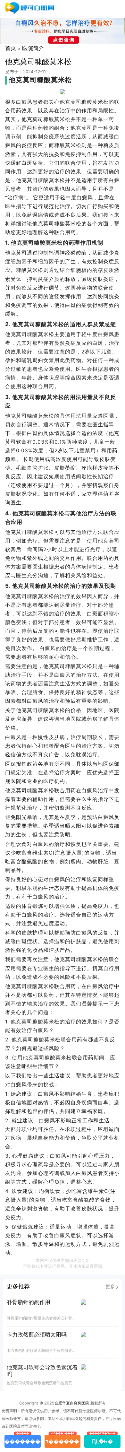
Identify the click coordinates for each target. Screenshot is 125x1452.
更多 (110, 1287)
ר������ (62, 1440)
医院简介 (33, 48)
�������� (22, 1440)
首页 (10, 48)
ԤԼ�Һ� (102, 1440)
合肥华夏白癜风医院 (71, 1403)
